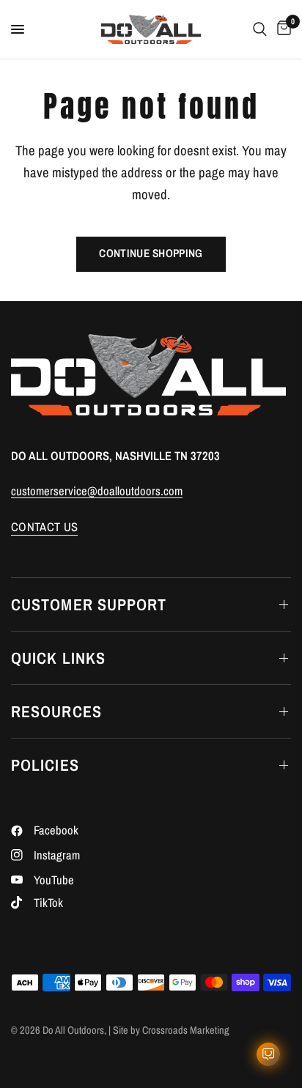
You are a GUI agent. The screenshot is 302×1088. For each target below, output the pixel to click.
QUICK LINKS (58, 658)
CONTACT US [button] (44, 527)
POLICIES (45, 765)
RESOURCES (56, 711)
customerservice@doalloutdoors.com (97, 491)
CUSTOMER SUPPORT (89, 604)
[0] (281, 29)
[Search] (260, 29)
